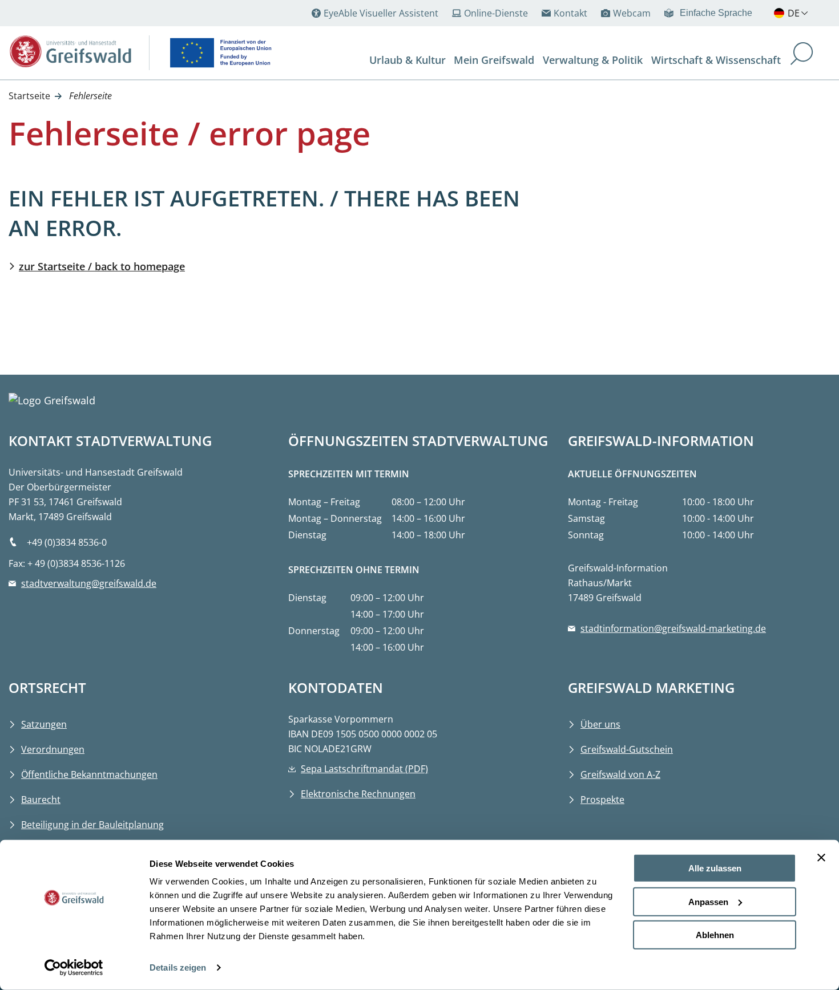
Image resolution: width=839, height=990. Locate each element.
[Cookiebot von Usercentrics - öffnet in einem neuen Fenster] (74, 967)
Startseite (29, 96)
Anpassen (708, 901)
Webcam (632, 13)
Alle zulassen (714, 868)
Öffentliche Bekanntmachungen (89, 774)
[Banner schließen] (821, 858)
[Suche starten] (802, 55)
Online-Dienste (496, 13)
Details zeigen (178, 967)
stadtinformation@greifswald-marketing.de (673, 628)
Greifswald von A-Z (620, 774)
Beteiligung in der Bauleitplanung (92, 824)
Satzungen (44, 724)
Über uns (600, 724)
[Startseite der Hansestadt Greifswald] (70, 51)
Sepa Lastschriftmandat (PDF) (364, 768)
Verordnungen (52, 749)
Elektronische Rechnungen (358, 794)
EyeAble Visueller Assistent (381, 13)
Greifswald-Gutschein (626, 749)
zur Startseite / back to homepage (102, 266)
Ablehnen (715, 935)
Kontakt (570, 13)
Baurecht (40, 799)
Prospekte (602, 799)
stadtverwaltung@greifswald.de (88, 583)
